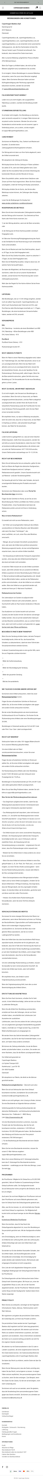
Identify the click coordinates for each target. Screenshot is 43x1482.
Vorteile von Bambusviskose (11, 1456)
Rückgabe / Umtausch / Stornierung (13, 1427)
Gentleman (5, 1411)
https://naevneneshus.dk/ (14, 1117)
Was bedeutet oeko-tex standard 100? (14, 1452)
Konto (4, 1436)
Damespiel (5, 1414)
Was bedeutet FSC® (8, 1450)
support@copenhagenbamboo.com (16, 89)
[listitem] (21, 2)
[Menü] (3, 8)
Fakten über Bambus (8, 1454)
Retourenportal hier (9, 697)
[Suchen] (40, 8)
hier (13, 494)
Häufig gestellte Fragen (9, 1432)
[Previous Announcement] (4, 2)
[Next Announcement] (38, 2)
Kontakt (4, 1425)
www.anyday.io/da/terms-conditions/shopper (17, 203)
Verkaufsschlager (7, 1416)
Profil (3, 1445)
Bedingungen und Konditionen (11, 1434)
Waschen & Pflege (7, 1447)
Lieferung (5, 1429)
